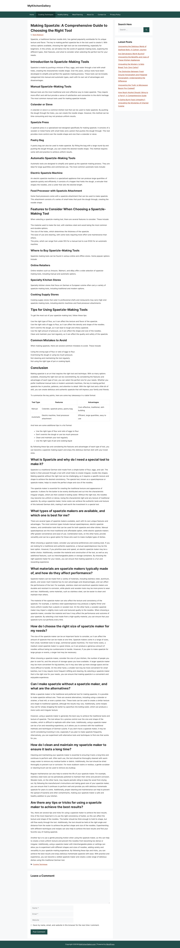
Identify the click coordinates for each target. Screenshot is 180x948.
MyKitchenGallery (39, 5)
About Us (90, 15)
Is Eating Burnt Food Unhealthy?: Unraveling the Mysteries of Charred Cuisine (133, 103)
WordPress (110, 944)
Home (32, 15)
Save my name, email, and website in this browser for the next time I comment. (66, 925)
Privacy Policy (115, 15)
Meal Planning (77, 15)
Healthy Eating (63, 15)
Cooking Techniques (45, 15)
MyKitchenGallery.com (87, 944)
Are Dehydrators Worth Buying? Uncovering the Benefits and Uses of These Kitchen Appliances (133, 57)
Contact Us (102, 15)
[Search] (146, 29)
